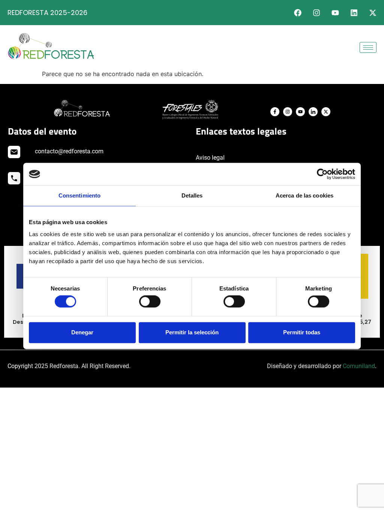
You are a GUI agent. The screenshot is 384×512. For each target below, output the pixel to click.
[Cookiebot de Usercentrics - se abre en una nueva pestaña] (322, 174)
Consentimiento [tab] (79, 195)
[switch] (149, 302)
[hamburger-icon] (368, 47)
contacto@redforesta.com (69, 151)
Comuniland (359, 366)
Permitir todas (301, 332)
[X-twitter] (372, 12)
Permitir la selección (192, 332)
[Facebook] (298, 12)
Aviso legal (210, 157)
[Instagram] (316, 12)
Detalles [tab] (192, 195)
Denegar (82, 332)
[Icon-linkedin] (313, 111)
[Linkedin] (354, 12)
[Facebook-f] (274, 111)
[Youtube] (335, 12)
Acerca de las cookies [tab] (304, 195)
